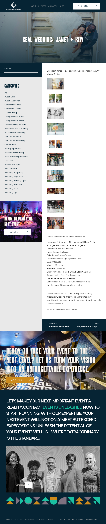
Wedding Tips (11, 192)
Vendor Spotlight (12, 164)
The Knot (9, 160)
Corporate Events (13, 108)
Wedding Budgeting (14, 172)
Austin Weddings (12, 100)
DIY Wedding (11, 112)
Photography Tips (13, 148)
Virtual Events (11, 168)
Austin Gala (10, 96)
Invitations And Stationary (16, 128)
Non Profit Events (13, 136)
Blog (62, 6)
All (6, 92)
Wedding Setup (12, 188)
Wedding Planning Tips (15, 180)
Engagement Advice (14, 116)
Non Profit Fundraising (15, 140)
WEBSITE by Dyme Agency (89, 519)
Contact (59, 519)
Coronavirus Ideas (13, 104)
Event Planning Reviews (15, 124)
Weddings (29, 519)
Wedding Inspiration (14, 176)
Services (42, 6)
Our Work (52, 6)
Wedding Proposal (13, 184)
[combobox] (21, 70)
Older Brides (10, 144)
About (33, 6)
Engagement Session (14, 120)
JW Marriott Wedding (15, 132)
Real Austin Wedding (14, 152)
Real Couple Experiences (16, 156)
